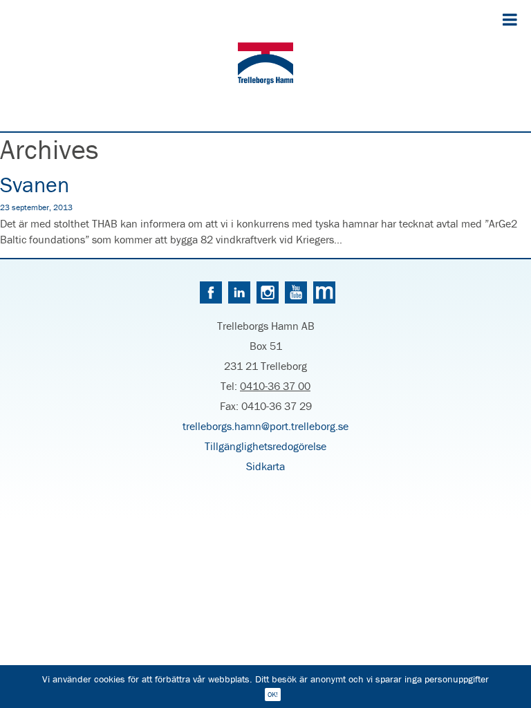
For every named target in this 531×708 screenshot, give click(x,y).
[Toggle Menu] (510, 19)
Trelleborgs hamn (265, 65)
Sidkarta (265, 466)
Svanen (34, 184)
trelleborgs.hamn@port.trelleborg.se (265, 426)
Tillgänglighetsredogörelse (265, 446)
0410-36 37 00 (275, 386)
